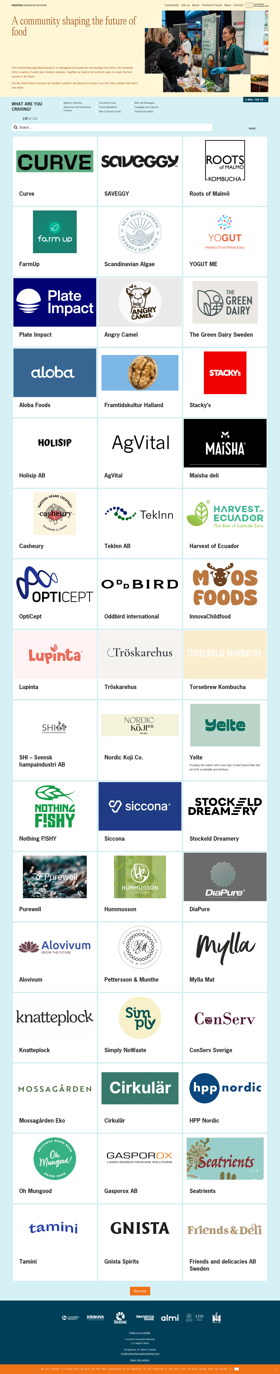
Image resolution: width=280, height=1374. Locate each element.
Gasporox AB (140, 1168)
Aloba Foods (54, 383)
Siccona (140, 816)
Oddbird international (140, 594)
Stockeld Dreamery (225, 816)
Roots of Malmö (225, 171)
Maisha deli (225, 453)
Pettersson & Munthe (140, 957)
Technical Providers (143, 111)
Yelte (225, 740)
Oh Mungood (54, 1168)
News (227, 5)
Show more (140, 1291)
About (196, 5)
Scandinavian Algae (140, 242)
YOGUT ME (225, 242)
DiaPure (225, 887)
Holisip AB (54, 453)
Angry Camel (140, 312)
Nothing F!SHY (54, 816)
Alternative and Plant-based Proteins (77, 109)
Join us (185, 5)
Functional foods (107, 102)
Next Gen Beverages (144, 102)
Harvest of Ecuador (225, 524)
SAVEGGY (140, 171)
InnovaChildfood (225, 594)
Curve (54, 171)
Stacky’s (225, 383)
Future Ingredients (108, 107)
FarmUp (54, 242)
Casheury (54, 524)
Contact (238, 5)
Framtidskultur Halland (140, 383)
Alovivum (54, 957)
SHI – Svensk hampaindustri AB (54, 740)
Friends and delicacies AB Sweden (225, 1242)
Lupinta (54, 664)
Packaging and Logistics (146, 107)
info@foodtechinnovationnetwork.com (140, 1353)
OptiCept (54, 594)
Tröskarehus (140, 664)
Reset (253, 128)
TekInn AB (140, 524)
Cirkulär (140, 1098)
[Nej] (276, 1369)
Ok (236, 1369)
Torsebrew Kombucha (225, 664)
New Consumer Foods (110, 111)
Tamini (54, 1242)
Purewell (54, 887)
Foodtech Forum (212, 5)
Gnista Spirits (140, 1242)
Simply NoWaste (140, 1028)
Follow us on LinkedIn (139, 1332)
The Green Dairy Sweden (225, 312)
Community (172, 5)
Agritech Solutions (73, 102)
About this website (140, 1360)
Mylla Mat (225, 957)
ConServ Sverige (225, 1028)
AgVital (140, 453)
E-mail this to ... (255, 99)
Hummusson (140, 887)
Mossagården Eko (54, 1098)
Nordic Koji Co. (140, 740)
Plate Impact (54, 312)
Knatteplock (54, 1028)
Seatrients (225, 1168)
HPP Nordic (225, 1098)
